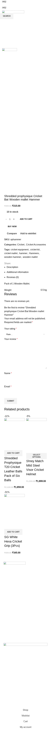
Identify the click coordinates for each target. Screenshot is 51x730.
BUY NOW (12, 226)
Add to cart (26, 219)
